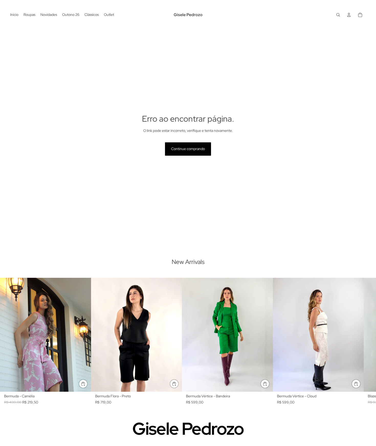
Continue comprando (188, 148)
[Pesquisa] (338, 14)
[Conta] (349, 14)
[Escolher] (83, 383)
